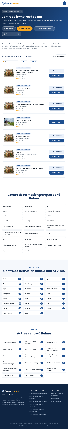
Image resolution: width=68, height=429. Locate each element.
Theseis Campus (22, 136)
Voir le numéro (57, 71)
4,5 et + (34, 62)
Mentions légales (15, 423)
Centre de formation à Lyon (38, 401)
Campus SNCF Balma (24, 120)
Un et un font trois (23, 88)
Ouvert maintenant (11, 62)
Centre (12, 3)
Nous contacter (56, 401)
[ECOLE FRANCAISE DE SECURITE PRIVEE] (9, 106)
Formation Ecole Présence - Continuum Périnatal (27, 71)
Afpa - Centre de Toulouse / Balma (30, 168)
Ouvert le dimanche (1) (45, 28)
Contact (56, 423)
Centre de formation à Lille (37, 414)
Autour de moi (25, 28)
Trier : (54, 56)
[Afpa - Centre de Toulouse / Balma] (9, 170)
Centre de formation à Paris (38, 394)
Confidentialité (28, 423)
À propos (50, 423)
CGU (21, 423)
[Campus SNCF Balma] (9, 122)
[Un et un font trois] (9, 90)
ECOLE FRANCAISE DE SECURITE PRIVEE (31, 104)
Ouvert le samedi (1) (12, 34)
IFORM (18, 152)
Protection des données (40, 423)
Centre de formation (14, 23)
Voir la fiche (56, 75)
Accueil (4, 23)
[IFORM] (9, 154)
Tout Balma (10, 28)
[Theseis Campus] (9, 138)
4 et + (25, 62)
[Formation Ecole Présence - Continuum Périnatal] (9, 73)
